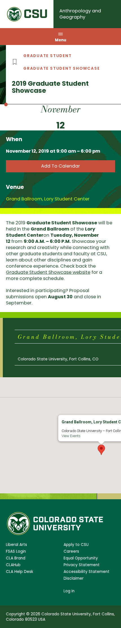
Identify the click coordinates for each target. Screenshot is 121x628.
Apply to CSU (76, 544)
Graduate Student (47, 55)
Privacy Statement (82, 565)
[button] (101, 449)
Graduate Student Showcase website (48, 272)
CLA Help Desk (19, 571)
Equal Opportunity (81, 558)
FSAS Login (16, 551)
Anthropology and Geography (80, 14)
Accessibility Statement (86, 571)
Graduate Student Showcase (61, 68)
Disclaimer (74, 578)
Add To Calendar (60, 166)
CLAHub (13, 565)
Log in (69, 591)
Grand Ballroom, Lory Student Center (47, 199)
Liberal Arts (16, 544)
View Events (71, 436)
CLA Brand (15, 558)
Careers (71, 551)
